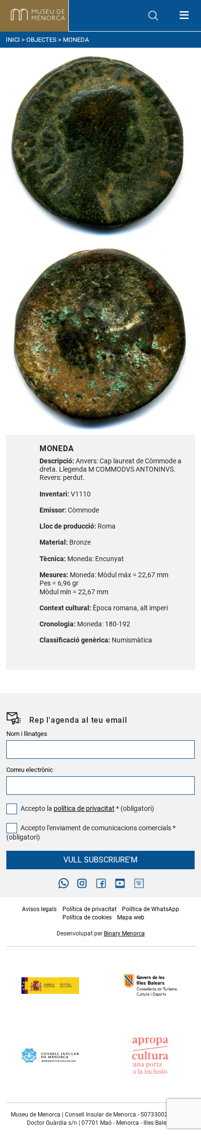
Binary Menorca (124, 933)
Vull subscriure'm (100, 859)
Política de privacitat (89, 909)
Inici (13, 39)
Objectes (41, 39)
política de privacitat (84, 809)
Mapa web (130, 917)
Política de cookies (87, 917)
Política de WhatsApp (150, 909)
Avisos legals (39, 909)
